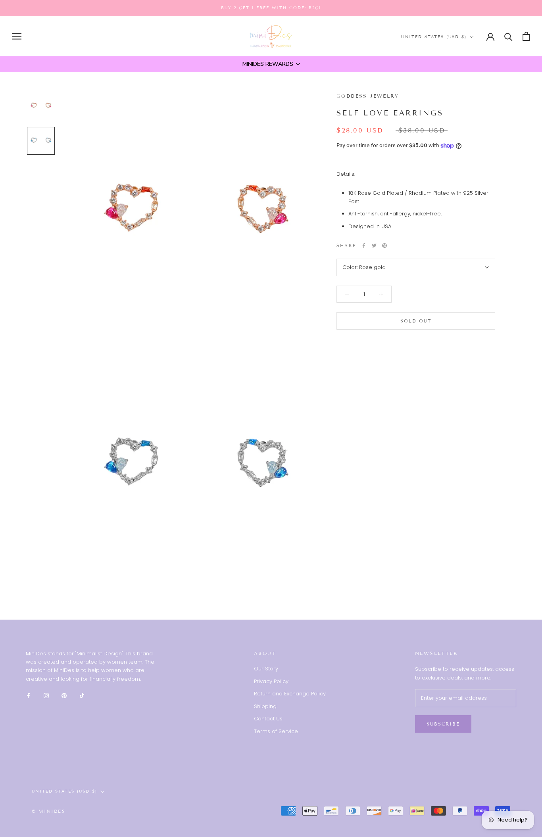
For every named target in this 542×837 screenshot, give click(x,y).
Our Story (266, 668)
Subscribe (443, 724)
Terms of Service (276, 731)
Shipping (265, 706)
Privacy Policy (271, 681)
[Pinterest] (384, 245)
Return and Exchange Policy (290, 693)
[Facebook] (363, 245)
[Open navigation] (16, 36)
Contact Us (268, 718)
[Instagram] (46, 695)
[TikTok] (82, 695)
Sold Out (416, 321)
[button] (271, 64)
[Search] (508, 36)
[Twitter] (374, 245)
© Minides (48, 811)
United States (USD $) (434, 36)
